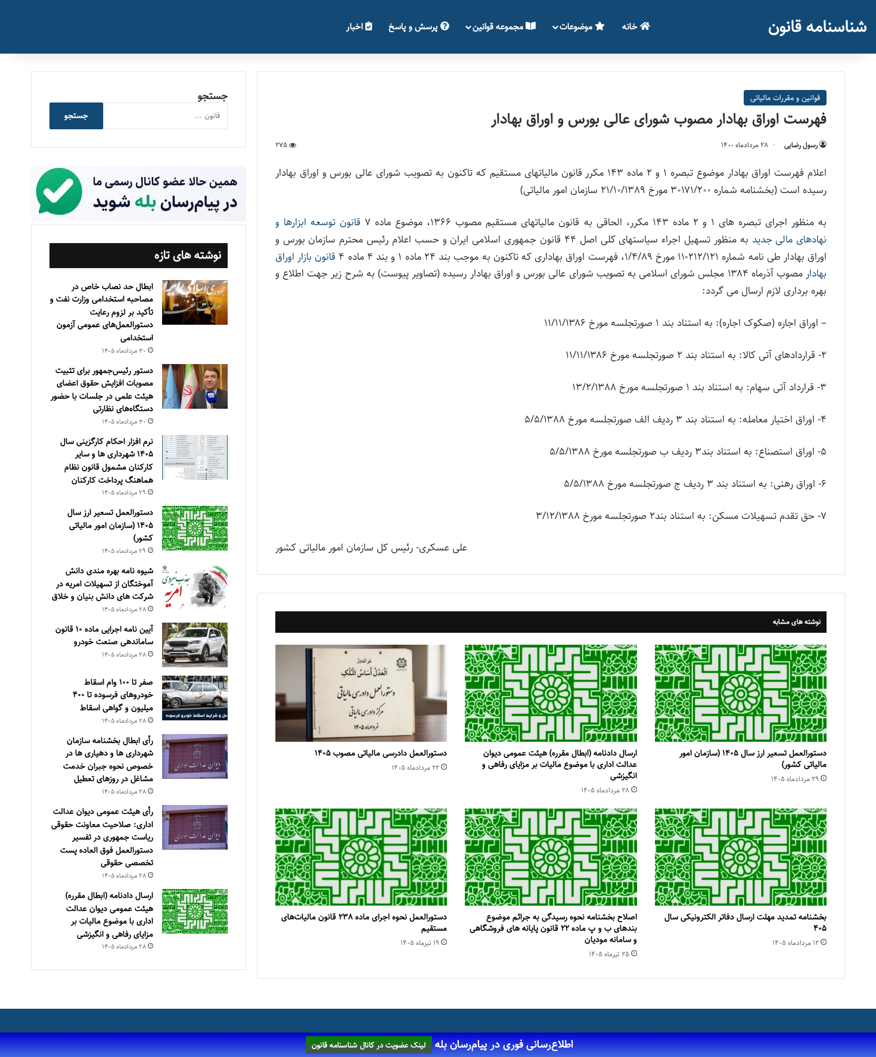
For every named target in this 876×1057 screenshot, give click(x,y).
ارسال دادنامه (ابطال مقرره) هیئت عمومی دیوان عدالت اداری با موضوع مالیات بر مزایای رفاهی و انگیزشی (559, 764)
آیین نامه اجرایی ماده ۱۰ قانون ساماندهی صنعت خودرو (104, 636)
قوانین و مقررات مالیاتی (785, 98)
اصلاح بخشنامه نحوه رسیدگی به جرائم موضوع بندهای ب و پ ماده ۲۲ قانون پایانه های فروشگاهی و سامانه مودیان (553, 928)
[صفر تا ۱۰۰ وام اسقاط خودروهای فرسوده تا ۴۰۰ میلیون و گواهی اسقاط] (195, 698)
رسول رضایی (801, 145)
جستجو (213, 96)
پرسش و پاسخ (414, 26)
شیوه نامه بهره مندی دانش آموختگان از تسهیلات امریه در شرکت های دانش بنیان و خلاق (102, 583)
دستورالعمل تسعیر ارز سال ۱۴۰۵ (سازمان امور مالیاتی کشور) (753, 759)
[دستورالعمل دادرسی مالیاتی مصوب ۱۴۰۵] (361, 693)
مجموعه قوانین (499, 26)
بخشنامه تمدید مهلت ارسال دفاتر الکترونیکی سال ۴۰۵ (745, 922)
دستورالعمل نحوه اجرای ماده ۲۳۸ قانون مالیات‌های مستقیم (364, 922)
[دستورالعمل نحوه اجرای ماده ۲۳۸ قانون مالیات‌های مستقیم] (361, 857)
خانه (631, 26)
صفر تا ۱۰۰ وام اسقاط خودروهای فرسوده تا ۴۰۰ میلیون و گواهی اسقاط (113, 695)
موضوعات (577, 26)
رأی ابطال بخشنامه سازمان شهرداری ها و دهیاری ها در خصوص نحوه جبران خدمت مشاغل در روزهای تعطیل (108, 760)
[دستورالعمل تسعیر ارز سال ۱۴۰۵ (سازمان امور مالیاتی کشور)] (741, 693)
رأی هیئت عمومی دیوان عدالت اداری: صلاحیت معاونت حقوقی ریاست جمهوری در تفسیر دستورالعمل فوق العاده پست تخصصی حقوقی (102, 837)
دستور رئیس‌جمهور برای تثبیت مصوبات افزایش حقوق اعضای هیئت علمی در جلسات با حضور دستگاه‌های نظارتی (102, 390)
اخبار (355, 26)
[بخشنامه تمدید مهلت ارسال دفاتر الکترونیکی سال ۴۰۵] (741, 857)
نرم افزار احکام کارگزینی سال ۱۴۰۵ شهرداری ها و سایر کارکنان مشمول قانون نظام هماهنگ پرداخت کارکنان (106, 461)
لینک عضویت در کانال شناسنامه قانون (369, 1045)
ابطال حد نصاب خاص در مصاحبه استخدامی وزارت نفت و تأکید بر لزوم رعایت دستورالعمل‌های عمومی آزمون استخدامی (101, 312)
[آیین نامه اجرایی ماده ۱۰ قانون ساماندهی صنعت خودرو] (195, 645)
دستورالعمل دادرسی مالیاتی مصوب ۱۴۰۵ (381, 753)
